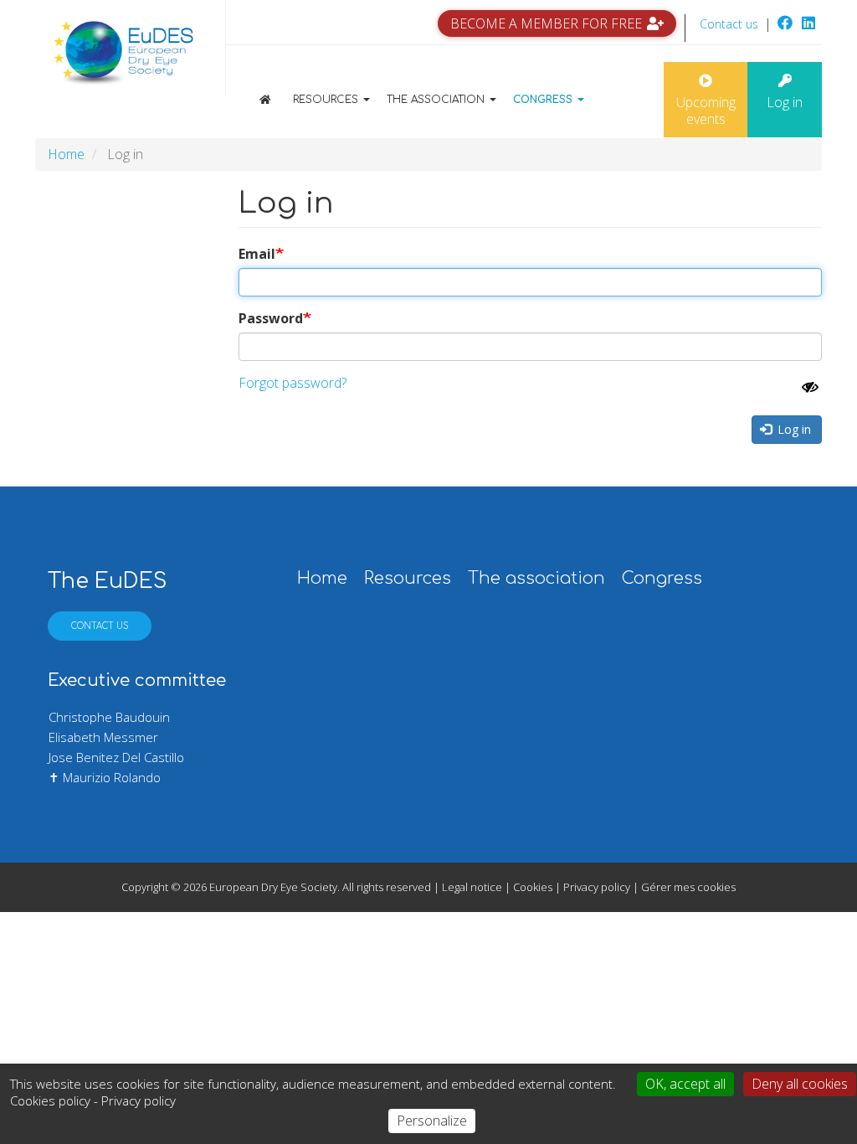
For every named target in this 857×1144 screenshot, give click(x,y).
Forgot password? (292, 383)
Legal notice (472, 886)
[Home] (124, 54)
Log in (785, 102)
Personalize (432, 1120)
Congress (544, 100)
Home (278, 100)
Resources (327, 100)
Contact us (729, 24)
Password (271, 318)
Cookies (532, 886)
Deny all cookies (800, 1083)
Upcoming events (706, 110)
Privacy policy (596, 886)
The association (437, 100)
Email (257, 254)
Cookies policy (50, 1100)
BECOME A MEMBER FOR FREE (546, 23)
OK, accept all (685, 1083)
